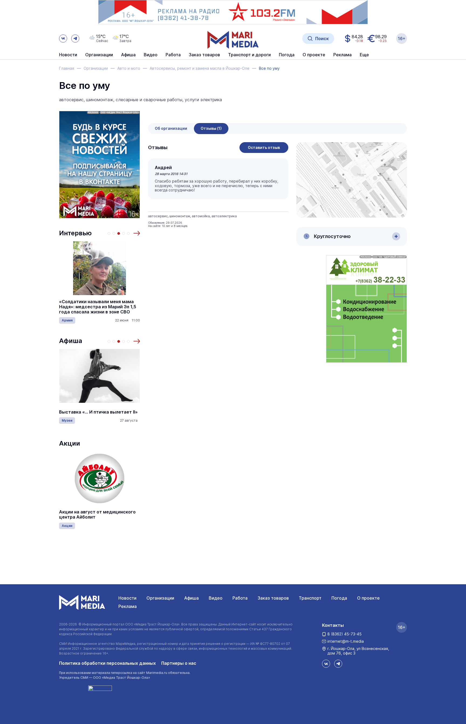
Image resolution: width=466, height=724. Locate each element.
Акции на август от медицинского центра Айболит (97, 514)
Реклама (127, 606)
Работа (173, 55)
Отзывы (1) (211, 128)
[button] (136, 233)
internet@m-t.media (345, 641)
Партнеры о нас (178, 663)
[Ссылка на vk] (63, 38)
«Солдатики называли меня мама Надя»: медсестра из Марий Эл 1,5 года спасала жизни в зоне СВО (97, 306)
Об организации (171, 128)
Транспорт (310, 598)
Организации (160, 598)
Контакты (333, 625)
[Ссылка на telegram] (75, 38)
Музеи (67, 420)
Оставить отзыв (264, 147)
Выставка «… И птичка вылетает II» (98, 412)
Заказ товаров (273, 598)
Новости (68, 55)
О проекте (368, 598)
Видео (150, 55)
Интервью (75, 233)
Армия (67, 320)
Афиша (70, 341)
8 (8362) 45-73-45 (344, 634)
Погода (339, 598)
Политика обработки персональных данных (107, 663)
